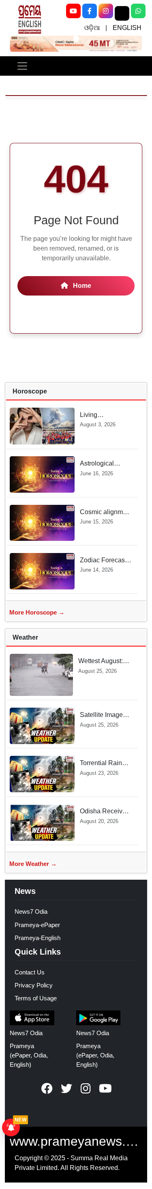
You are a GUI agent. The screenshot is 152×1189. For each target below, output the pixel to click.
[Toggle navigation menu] (22, 66)
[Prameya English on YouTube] (105, 1088)
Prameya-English (37, 937)
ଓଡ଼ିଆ (92, 27)
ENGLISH (127, 27)
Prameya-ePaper (37, 924)
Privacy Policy (34, 985)
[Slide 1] (76, 39)
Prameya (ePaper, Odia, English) (29, 1055)
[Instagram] (105, 11)
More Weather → (33, 863)
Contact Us (30, 972)
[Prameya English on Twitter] (66, 1088)
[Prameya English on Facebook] (47, 1088)
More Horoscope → (36, 612)
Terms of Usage (36, 998)
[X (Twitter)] (122, 13)
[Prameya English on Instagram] (85, 1088)
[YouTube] (73, 11)
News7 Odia (31, 911)
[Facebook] (89, 11)
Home (81, 285)
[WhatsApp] (138, 11)
